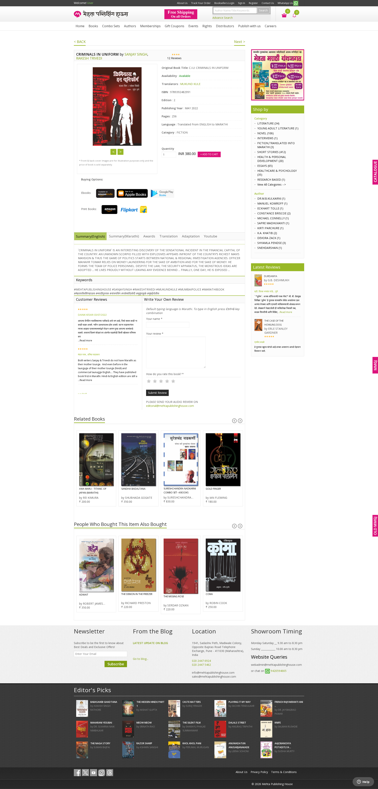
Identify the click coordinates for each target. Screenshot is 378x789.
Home (80, 26)
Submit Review (157, 393)
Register (253, 3)
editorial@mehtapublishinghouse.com (170, 406)
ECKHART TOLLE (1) (270, 208)
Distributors (225, 26)
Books (93, 26)
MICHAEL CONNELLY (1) (273, 218)
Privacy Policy (259, 772)
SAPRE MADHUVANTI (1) (273, 223)
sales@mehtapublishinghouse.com (214, 676)
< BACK (80, 41)
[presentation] (234, 420)
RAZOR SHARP (144, 743)
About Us (182, 3)
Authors (130, 26)
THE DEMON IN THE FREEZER (104, 594)
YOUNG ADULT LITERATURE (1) (277, 128)
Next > (239, 41)
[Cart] (282, 15)
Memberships (150, 26)
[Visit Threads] (109, 772)
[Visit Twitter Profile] (85, 772)
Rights (207, 26)
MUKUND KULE (190, 84)
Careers (270, 26)
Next (120, 152)
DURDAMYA (270, 276)
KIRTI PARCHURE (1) (270, 228)
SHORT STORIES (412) (271, 152)
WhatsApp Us (285, 3)
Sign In (241, 3)
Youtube (210, 236)
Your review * (154, 333)
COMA (176, 594)
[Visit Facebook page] (77, 772)
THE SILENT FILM (192, 722)
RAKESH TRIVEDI (89, 58)
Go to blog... (140, 659)
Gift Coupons (174, 26)
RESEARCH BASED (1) (271, 179)
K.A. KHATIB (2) (267, 233)
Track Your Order (201, 3)
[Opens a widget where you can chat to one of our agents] (363, 782)
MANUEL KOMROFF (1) (272, 203)
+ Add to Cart (209, 154)
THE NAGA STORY (100, 743)
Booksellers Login (224, 3)
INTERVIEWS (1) (267, 138)
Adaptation (191, 236)
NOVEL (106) (265, 133)
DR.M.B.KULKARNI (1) (271, 198)
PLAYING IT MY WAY (240, 702)
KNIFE (278, 722)
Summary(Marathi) (124, 236)
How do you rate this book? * (165, 374)
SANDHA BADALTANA (133, 488)
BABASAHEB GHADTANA (103, 702)
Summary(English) (90, 236)
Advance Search (222, 18)
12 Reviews (174, 58)
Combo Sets (111, 26)
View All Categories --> (271, 184)
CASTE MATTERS (192, 702)
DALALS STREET (237, 722)
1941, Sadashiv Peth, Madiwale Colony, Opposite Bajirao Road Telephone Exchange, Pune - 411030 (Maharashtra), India (218, 649)
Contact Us (268, 3)
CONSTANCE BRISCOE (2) (274, 213)
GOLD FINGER (213, 488)
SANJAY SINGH (136, 54)
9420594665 (278, 671)
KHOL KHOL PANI (192, 743)
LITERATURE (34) (268, 123)
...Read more (85, 340)
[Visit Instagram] (101, 772)
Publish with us (249, 26)
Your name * (154, 319)
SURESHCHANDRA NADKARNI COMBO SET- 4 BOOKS (180, 490)
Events (193, 26)
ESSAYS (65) (265, 166)
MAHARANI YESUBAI (101, 722)
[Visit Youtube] (93, 772)
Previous (113, 152)
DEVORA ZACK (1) (268, 238)
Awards (149, 236)
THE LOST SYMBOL (226, 594)
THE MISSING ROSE (141, 596)
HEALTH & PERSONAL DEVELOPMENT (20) (271, 159)
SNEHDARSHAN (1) (269, 248)
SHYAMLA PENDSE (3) (271, 243)
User (90, 3)
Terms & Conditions (284, 772)
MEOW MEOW (144, 722)
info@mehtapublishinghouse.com (213, 672)
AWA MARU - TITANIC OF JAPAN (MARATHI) (92, 490)
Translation (168, 236)
